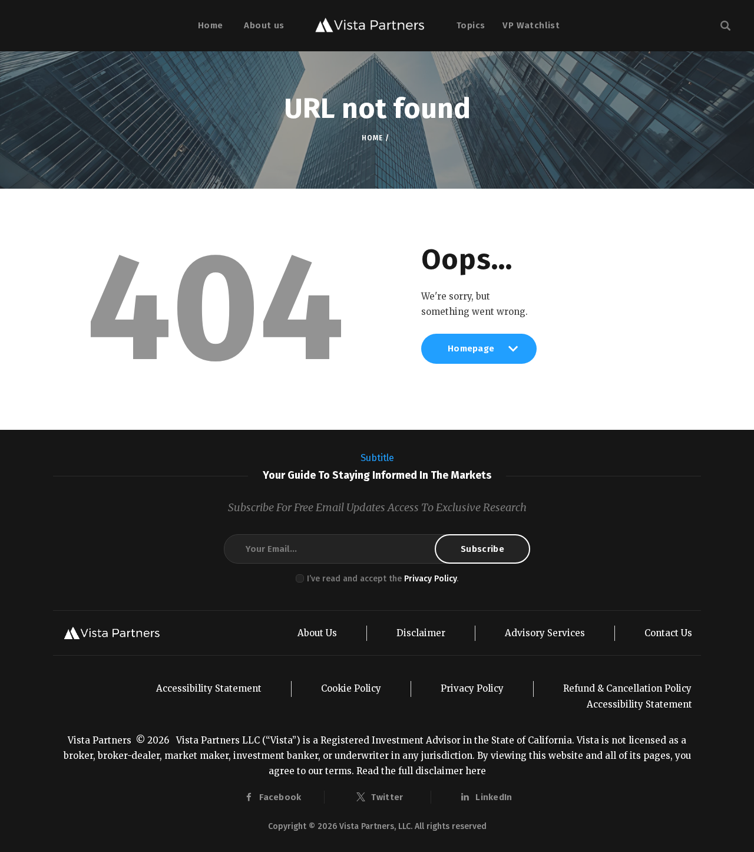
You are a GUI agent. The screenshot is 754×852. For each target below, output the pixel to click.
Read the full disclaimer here (421, 771)
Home (372, 138)
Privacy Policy (430, 579)
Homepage (471, 353)
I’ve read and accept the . (382, 579)
